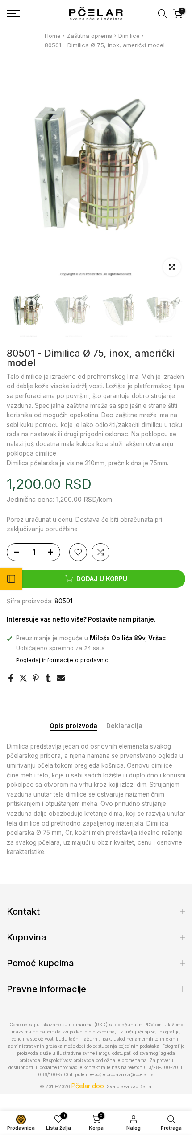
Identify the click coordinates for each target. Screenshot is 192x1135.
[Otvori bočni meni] (11, 579)
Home (53, 35)
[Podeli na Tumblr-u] (48, 678)
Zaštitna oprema (90, 35)
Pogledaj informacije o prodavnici (63, 659)
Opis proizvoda (73, 725)
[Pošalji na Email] (61, 678)
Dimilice (129, 35)
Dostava (87, 519)
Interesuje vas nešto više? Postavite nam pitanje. (81, 619)
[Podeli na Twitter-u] (23, 678)
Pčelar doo (87, 1086)
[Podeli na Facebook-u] (11, 678)
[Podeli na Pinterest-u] (36, 678)
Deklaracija (124, 725)
